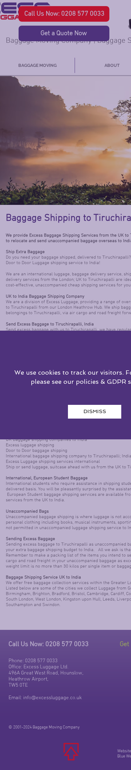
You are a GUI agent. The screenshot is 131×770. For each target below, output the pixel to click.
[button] (94, 412)
